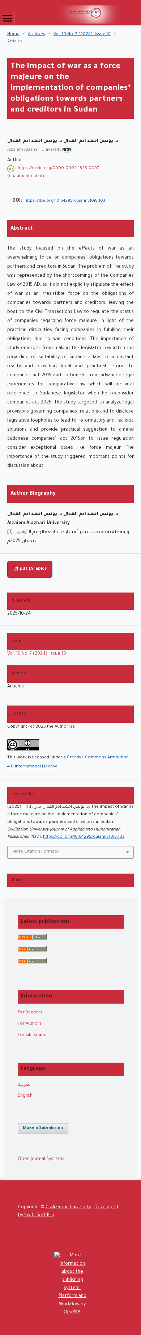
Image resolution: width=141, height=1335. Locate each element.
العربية (24, 1085)
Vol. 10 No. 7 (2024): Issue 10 (82, 34)
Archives (36, 34)
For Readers (30, 1012)
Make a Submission (43, 1128)
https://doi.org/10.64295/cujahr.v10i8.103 (65, 201)
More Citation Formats (35, 852)
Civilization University (68, 1207)
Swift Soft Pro (39, 1215)
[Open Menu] (7, 18)
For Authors (30, 1024)
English (25, 1095)
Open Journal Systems (41, 1159)
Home (13, 34)
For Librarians (32, 1035)
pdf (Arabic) (32, 569)
